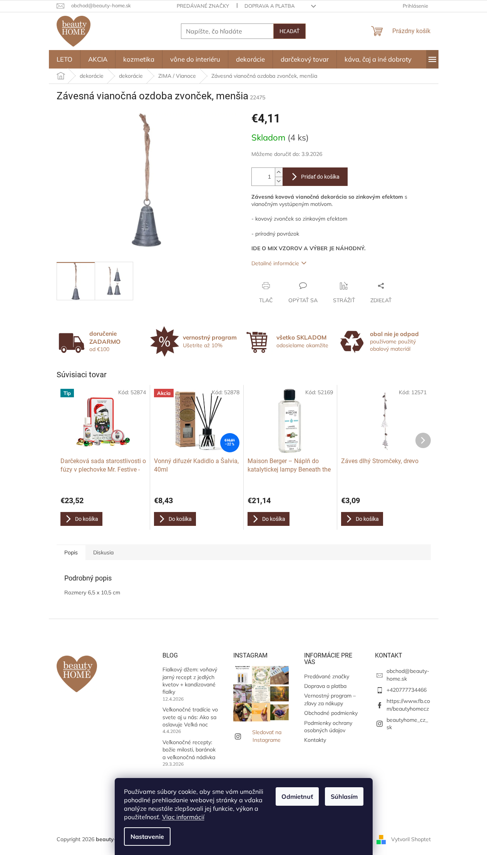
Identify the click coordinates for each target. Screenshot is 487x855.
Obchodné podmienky (331, 712)
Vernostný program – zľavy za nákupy (330, 699)
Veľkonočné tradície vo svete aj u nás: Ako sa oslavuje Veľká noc (190, 717)
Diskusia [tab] (103, 552)
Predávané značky (203, 6)
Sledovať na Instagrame (266, 736)
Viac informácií (183, 817)
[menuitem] (64, 59)
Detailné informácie (275, 263)
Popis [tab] (71, 552)
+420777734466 (407, 689)
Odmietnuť (297, 796)
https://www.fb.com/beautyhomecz (408, 705)
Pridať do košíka (320, 177)
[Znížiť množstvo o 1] (279, 181)
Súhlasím (344, 796)
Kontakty (315, 739)
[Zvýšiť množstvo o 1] (279, 172)
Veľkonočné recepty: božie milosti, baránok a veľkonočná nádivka (189, 750)
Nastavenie (147, 836)
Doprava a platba (269, 6)
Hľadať (289, 31)
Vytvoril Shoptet (411, 838)
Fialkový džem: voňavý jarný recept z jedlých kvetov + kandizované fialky (189, 680)
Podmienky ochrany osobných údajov (328, 726)
